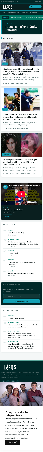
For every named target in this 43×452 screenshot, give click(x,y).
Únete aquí (12, 442)
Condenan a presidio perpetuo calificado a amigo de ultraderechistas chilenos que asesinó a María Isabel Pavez (21, 71)
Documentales (13, 12)
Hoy (4, 12)
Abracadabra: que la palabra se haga (21, 273)
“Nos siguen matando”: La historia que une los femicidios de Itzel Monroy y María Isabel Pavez (20, 162)
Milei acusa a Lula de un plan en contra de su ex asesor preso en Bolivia (23, 326)
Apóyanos (38, 1)
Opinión (25, 12)
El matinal (34, 12)
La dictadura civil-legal (16, 233)
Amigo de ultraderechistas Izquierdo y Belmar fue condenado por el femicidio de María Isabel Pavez (20, 117)
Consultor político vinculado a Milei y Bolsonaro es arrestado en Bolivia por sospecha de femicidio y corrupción (21, 346)
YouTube (7, 216)
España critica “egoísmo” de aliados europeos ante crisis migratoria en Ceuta (23, 243)
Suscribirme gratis (21, 301)
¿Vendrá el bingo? (15, 253)
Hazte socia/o (35, 7)
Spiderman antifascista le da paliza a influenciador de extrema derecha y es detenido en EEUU (21, 335)
